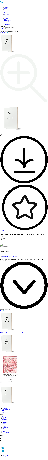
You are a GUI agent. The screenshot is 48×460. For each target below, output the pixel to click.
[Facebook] (3, 447)
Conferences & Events (7, 24)
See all (1, 310)
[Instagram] (3, 450)
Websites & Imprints (7, 21)
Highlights (5, 8)
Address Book (6, 17)
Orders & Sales (4, 422)
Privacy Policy (4, 456)
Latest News (6, 23)
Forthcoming (6, 7)
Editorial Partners (6, 14)
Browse (3, 4)
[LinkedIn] (3, 452)
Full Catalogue (4, 408)
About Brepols (6, 19)
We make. (5, 455)
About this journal (3, 32)
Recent (5, 6)
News (3, 22)
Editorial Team (6, 11)
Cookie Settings (4, 458)
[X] (3, 449)
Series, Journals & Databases (6, 409)
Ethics (5, 13)
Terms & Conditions (5, 457)
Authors (3, 10)
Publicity (5, 9)
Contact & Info (4, 15)
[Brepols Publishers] (5, 2)
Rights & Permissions (7, 20)
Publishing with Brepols (5, 415)
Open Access (6, 12)
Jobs (3, 428)
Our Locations (6, 18)
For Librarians (6, 16)
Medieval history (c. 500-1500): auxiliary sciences (9, 256)
